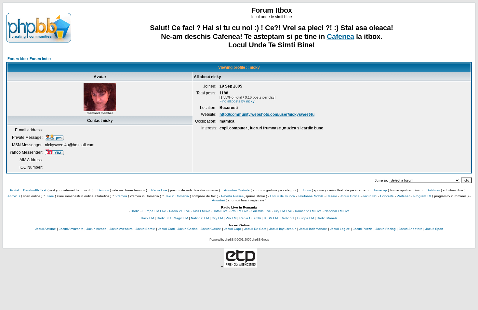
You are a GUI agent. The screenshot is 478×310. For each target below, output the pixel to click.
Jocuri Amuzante (71, 229)
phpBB (229, 239)
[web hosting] (240, 265)
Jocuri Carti (166, 229)
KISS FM (271, 218)
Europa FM (305, 218)
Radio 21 (287, 218)
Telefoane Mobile (311, 196)
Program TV (422, 196)
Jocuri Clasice (211, 229)
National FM (200, 218)
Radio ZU (164, 218)
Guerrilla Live (261, 211)
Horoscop (380, 190)
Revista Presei (232, 196)
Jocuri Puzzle (363, 229)
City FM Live (283, 211)
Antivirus (13, 196)
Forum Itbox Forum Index (29, 59)
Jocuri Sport (434, 229)
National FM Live (337, 211)
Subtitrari (433, 190)
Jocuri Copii (232, 229)
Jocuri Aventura (121, 229)
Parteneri (403, 196)
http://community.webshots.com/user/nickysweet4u (266, 114)
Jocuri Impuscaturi (282, 229)
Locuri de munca (282, 196)
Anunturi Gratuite (237, 190)
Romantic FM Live (308, 211)
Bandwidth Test (34, 190)
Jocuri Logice (340, 229)
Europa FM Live (154, 211)
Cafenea (340, 36)
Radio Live (159, 190)
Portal (14, 190)
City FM (217, 218)
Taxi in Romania (177, 196)
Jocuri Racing (386, 229)
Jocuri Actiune (45, 229)
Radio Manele (327, 218)
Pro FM (231, 218)
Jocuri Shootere (410, 229)
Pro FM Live (239, 211)
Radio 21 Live (179, 211)
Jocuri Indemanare (313, 229)
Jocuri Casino (188, 229)
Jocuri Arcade (96, 229)
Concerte (387, 196)
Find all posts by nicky (237, 101)
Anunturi (218, 200)
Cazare (331, 196)
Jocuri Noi (370, 196)
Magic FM (181, 218)
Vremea (121, 196)
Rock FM (147, 218)
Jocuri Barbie (145, 229)
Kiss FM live (201, 211)
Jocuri (306, 190)
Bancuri (103, 190)
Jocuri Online (350, 196)
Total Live (220, 211)
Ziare (50, 196)
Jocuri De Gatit (255, 229)
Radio (135, 211)
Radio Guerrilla (250, 218)
